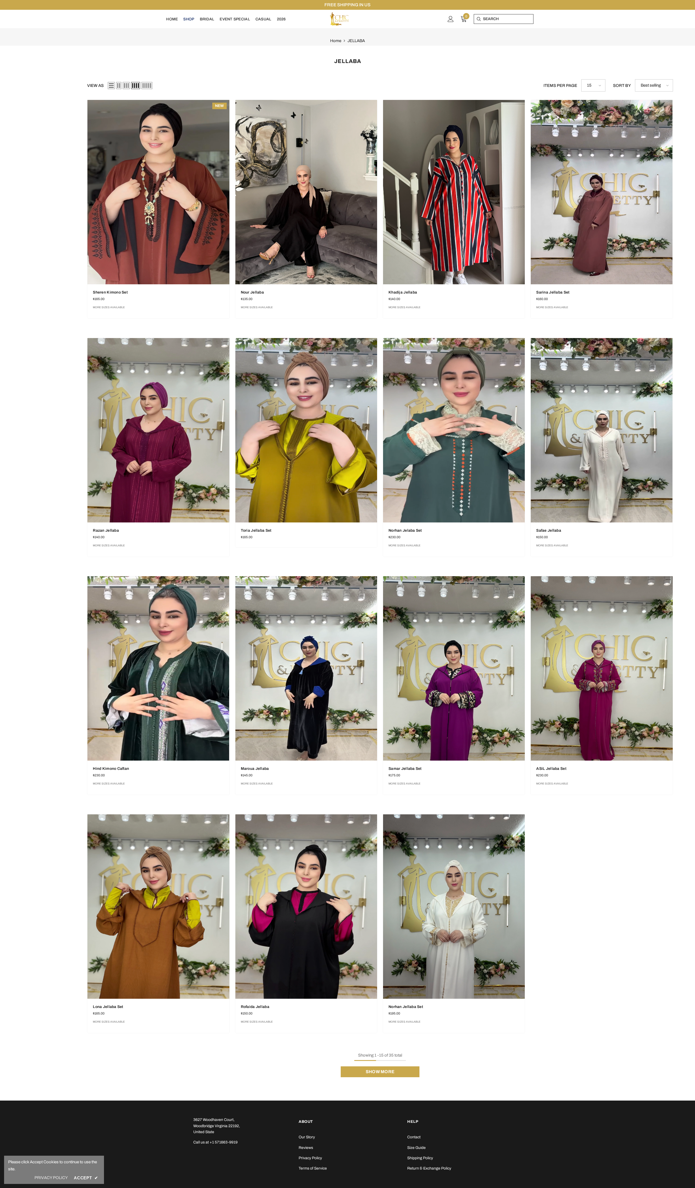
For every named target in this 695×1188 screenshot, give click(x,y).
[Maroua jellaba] (306, 668)
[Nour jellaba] (306, 192)
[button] (111, 85)
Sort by (622, 85)
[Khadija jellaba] (454, 192)
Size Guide (416, 1148)
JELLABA (356, 41)
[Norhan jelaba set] (454, 430)
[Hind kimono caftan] (158, 668)
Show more (380, 1071)
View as (95, 85)
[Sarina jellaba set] (601, 192)
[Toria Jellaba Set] (306, 430)
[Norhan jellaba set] (454, 906)
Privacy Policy (310, 1158)
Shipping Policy (420, 1158)
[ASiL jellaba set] (601, 668)
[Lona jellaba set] (158, 906)
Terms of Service (313, 1168)
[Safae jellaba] (601, 430)
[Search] (478, 19)
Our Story (307, 1137)
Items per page (560, 85)
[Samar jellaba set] (454, 668)
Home (335, 41)
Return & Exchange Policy (429, 1168)
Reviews (306, 1148)
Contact (414, 1137)
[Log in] (451, 19)
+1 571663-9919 (224, 1142)
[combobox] (508, 19)
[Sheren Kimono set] (158, 192)
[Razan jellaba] (158, 430)
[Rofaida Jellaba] (306, 906)
